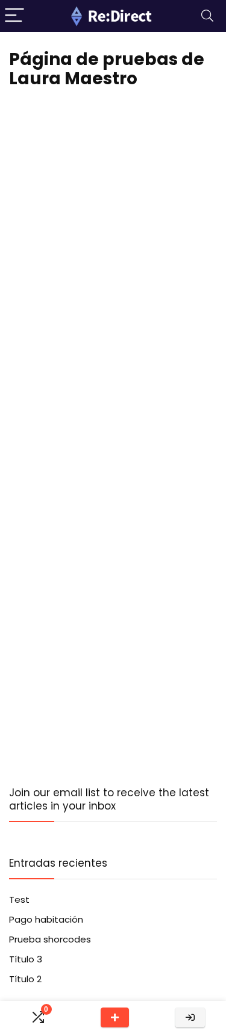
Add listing (115, 1017)
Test (19, 899)
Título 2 (25, 979)
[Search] (207, 16)
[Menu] (14, 16)
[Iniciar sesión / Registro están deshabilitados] (190, 1017)
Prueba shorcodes (50, 939)
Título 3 (25, 959)
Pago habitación (46, 919)
